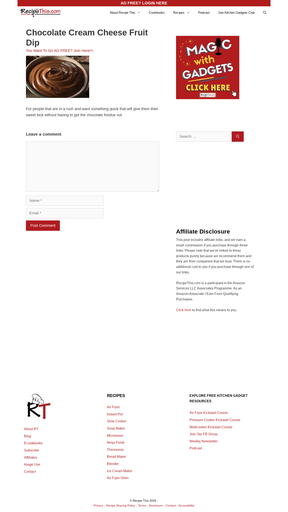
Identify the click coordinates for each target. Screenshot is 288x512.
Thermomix (115, 449)
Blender (113, 464)
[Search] (238, 136)
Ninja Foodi (115, 442)
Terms (142, 505)
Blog (27, 436)
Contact (30, 471)
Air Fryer (113, 407)
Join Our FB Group (204, 434)
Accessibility (186, 505)
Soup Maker (116, 428)
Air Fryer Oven (118, 478)
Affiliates (30, 457)
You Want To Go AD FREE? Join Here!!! (59, 51)
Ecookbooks (33, 443)
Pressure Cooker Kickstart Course (215, 420)
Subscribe (31, 450)
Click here (183, 310)
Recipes (178, 12)
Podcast (204, 12)
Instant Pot (115, 414)
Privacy (98, 505)
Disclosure (156, 505)
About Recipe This (122, 12)
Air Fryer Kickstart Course (209, 413)
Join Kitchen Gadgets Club (236, 12)
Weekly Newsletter (204, 441)
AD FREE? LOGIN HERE (144, 3)
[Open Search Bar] (265, 12)
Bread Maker (116, 456)
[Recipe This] (41, 12)
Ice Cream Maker (119, 471)
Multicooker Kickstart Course (211, 427)
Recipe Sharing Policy (120, 505)
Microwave (115, 435)
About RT (31, 429)
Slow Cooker (116, 421)
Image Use (32, 464)
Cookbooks (157, 12)
